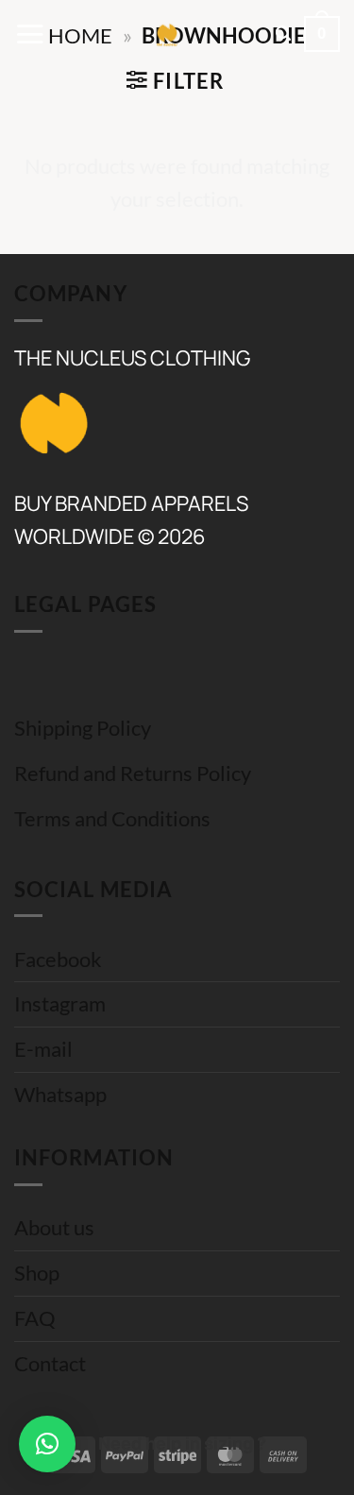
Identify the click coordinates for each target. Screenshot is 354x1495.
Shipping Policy (82, 728)
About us (54, 1227)
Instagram (60, 1004)
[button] (29, 34)
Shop (36, 1273)
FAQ (35, 1318)
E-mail (43, 1049)
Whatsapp (60, 1094)
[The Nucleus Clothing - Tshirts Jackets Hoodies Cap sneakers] (167, 34)
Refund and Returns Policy (132, 773)
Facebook (58, 959)
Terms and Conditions (112, 819)
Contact (50, 1363)
